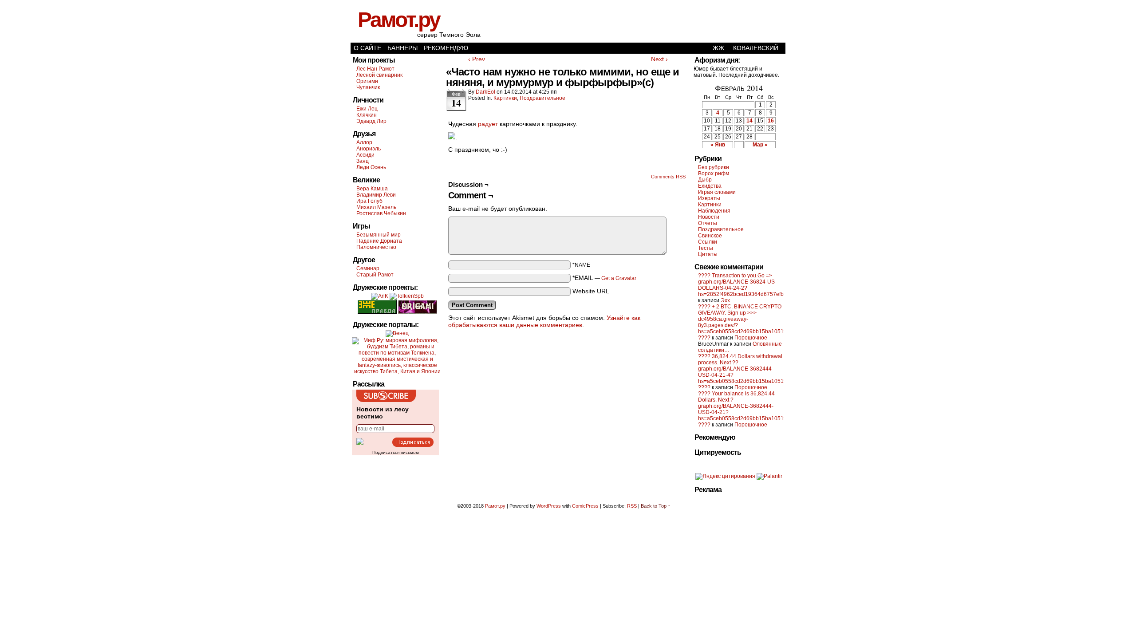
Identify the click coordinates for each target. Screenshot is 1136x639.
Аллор (364, 142)
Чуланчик (368, 87)
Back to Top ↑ (656, 506)
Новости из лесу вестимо (382, 413)
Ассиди (365, 155)
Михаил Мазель (376, 207)
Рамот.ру (399, 20)
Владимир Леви (376, 195)
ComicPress (585, 506)
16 (771, 121)
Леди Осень (371, 167)
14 (749, 121)
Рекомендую (446, 47)
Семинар (367, 268)
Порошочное (750, 338)
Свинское (710, 236)
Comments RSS (668, 176)
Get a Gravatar (618, 278)
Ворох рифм (713, 173)
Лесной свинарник (379, 75)
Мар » (760, 145)
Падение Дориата (379, 241)
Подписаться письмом (395, 452)
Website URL (590, 291)
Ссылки (707, 242)
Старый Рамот (375, 275)
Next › (659, 59)
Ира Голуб (369, 201)
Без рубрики (713, 167)
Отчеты (707, 223)
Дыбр (705, 180)
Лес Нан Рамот (375, 69)
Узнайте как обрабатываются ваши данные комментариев (544, 321)
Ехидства (710, 186)
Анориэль (368, 149)
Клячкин (366, 115)
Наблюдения (714, 211)
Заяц (362, 161)
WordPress (548, 506)
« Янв (717, 145)
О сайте (367, 47)
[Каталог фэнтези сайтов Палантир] (769, 476)
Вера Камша (372, 188)
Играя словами (717, 192)
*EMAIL (604, 277)
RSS (632, 506)
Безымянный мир (378, 235)
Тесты (705, 248)
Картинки (505, 98)
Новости (708, 217)
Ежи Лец (367, 109)
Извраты (709, 198)
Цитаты (708, 254)
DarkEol (485, 92)
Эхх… (728, 300)
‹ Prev (476, 59)
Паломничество (376, 247)
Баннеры (402, 47)
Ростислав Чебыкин (381, 213)
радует (488, 123)
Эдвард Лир (371, 121)
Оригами (367, 81)
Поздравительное (542, 98)
